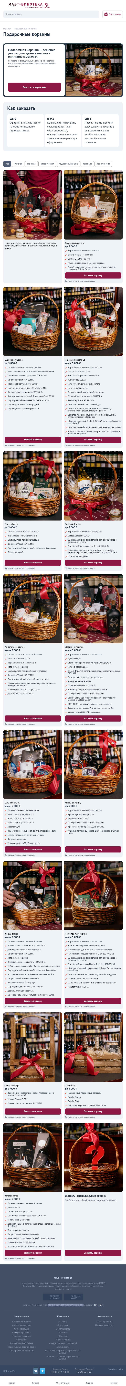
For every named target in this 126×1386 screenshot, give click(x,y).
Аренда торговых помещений (63, 1343)
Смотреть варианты (34, 87)
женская (31, 163)
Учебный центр (63, 1339)
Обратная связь (63, 1329)
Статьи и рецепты (104, 1321)
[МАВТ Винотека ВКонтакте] (35, 1371)
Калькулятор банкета (21, 1332)
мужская (18, 163)
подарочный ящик (68, 163)
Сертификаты (63, 1347)
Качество (63, 1321)
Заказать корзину (93, 275)
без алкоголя (103, 163)
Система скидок (21, 1329)
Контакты (63, 1332)
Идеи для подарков (22, 1336)
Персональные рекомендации (22, 1347)
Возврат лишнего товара (21, 1343)
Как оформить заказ (21, 1321)
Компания (63, 1316)
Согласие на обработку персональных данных (63, 1351)
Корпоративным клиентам (21, 1350)
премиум (87, 163)
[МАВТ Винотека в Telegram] (42, 1371)
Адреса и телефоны (21, 1325)
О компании (62, 1325)
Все (7, 163)
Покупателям (21, 1316)
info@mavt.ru (84, 1372)
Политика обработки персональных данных (63, 1357)
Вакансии (63, 1336)
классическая (47, 163)
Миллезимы (21, 1339)
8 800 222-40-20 (60, 1372)
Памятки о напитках (104, 1325)
